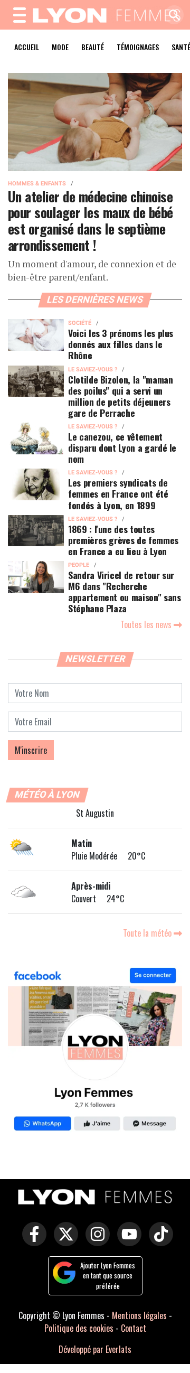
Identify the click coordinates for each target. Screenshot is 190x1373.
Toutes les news (147, 624)
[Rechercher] (171, 15)
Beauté (92, 46)
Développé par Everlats (95, 1349)
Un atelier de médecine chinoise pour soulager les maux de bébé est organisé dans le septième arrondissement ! (90, 220)
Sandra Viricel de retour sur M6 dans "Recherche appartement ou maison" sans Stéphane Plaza (124, 591)
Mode (60, 46)
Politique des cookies (78, 1328)
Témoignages (138, 46)
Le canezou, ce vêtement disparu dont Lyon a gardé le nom (122, 447)
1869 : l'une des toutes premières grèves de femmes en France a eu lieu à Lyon (123, 540)
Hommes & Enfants (37, 183)
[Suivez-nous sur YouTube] (126, 1241)
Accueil (26, 46)
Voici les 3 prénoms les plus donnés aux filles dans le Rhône (120, 344)
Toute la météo (148, 933)
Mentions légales (139, 1315)
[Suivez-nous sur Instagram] (95, 1241)
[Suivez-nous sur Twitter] (63, 1241)
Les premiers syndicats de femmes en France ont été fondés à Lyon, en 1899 (118, 493)
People (78, 565)
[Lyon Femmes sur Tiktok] (158, 1241)
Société (79, 323)
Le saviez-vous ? (92, 369)
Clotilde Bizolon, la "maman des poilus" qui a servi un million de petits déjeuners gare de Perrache (120, 395)
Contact (133, 1328)
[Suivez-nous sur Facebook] (95, 1050)
